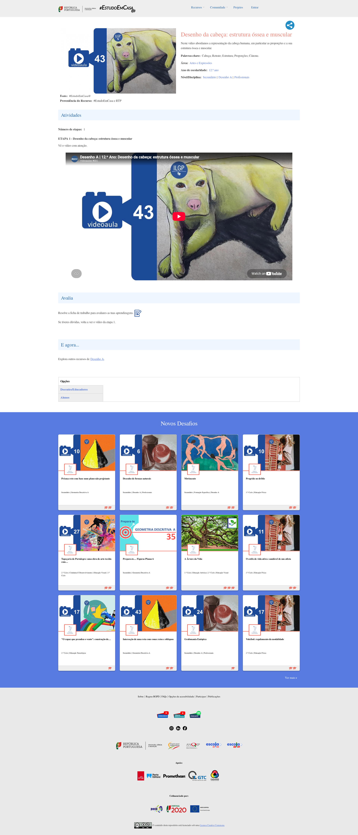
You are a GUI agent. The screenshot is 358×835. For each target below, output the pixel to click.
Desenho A (225, 77)
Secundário (209, 77)
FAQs (164, 696)
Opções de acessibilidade (181, 696)
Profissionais (241, 77)
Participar (201, 696)
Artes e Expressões (201, 63)
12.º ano (214, 70)
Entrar (254, 7)
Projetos (238, 7)
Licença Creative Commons (212, 825)
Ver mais (290, 677)
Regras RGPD (152, 696)
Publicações (214, 696)
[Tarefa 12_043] (137, 315)
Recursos (196, 7)
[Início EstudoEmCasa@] (77, 8)
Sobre (141, 696)
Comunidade (217, 7)
